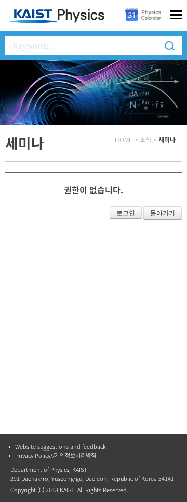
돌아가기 (162, 213)
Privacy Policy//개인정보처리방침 (55, 455)
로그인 (125, 213)
